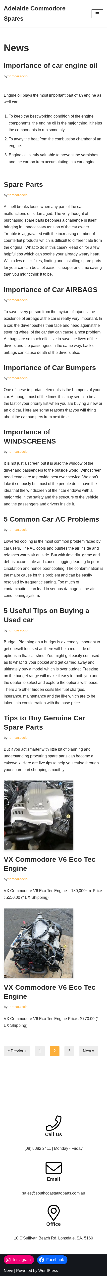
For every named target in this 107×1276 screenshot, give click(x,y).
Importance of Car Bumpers (50, 367)
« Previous (16, 1051)
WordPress (48, 1271)
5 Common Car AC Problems (51, 519)
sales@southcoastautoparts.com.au (53, 1193)
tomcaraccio (18, 76)
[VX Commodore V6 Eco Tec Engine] (53, 815)
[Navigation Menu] (97, 13)
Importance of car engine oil (51, 65)
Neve (8, 1271)
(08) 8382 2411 (37, 1148)
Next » (88, 1051)
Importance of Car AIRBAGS (51, 289)
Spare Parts (23, 184)
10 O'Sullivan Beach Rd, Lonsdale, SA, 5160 (53, 1238)
